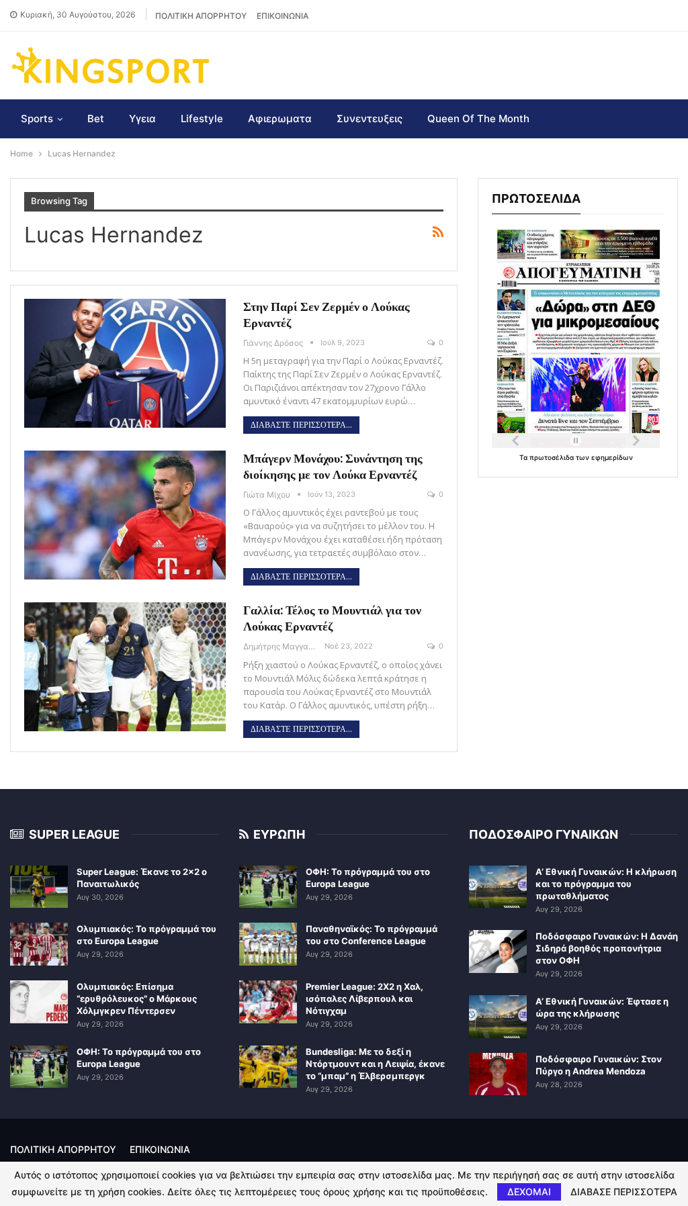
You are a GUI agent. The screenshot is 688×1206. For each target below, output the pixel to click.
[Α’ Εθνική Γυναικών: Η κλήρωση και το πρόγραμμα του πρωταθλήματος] (498, 887)
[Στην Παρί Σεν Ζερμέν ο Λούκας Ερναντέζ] (125, 363)
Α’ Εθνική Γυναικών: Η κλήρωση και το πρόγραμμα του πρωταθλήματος (606, 883)
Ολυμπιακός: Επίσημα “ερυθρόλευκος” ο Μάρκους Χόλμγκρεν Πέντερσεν (137, 998)
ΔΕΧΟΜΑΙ (529, 1191)
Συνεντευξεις (369, 118)
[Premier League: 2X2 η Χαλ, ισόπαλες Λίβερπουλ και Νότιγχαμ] (268, 1001)
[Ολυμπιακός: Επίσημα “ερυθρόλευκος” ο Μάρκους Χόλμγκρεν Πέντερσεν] (39, 1001)
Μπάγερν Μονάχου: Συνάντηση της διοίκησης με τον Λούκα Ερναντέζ (333, 466)
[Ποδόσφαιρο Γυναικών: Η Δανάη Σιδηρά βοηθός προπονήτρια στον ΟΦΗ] (498, 951)
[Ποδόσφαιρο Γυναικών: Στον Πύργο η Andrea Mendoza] (498, 1074)
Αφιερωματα (280, 118)
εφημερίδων (612, 457)
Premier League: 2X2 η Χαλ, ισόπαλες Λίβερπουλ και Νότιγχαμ (364, 998)
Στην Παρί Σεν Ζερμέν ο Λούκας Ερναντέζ (326, 314)
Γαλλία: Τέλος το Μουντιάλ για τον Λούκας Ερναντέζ (332, 618)
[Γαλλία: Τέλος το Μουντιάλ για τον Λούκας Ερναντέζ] (125, 666)
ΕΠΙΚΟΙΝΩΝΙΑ (282, 16)
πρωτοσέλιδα (552, 457)
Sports (37, 118)
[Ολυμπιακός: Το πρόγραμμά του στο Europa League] (39, 944)
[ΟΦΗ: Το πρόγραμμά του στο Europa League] (39, 1067)
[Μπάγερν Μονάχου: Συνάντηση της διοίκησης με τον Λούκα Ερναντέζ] (125, 515)
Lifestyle (202, 118)
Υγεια (142, 118)
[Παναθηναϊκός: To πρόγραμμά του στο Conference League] (268, 944)
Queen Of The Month (478, 118)
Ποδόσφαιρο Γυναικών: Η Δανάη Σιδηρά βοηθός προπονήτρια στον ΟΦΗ (606, 948)
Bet (95, 118)
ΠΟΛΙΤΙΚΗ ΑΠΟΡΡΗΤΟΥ (201, 16)
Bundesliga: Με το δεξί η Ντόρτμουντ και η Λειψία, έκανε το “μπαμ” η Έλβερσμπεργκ (375, 1063)
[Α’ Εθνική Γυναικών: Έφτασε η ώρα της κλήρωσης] (498, 1016)
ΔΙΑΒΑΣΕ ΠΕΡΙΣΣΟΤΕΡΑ (623, 1192)
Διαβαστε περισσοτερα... (301, 425)
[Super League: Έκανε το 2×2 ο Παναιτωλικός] (39, 887)
